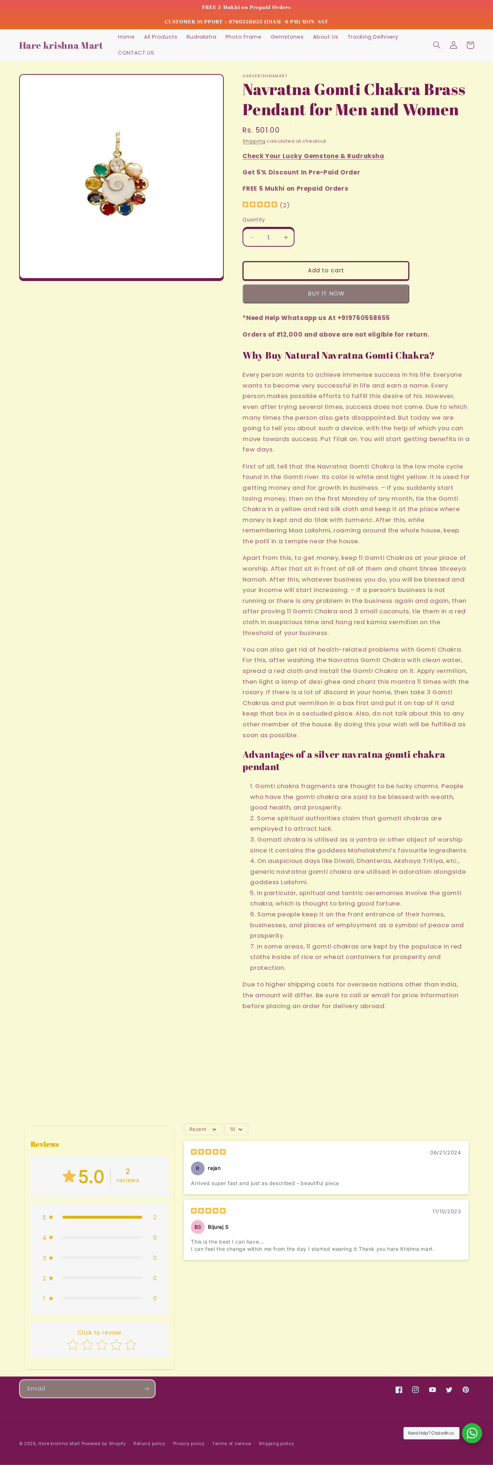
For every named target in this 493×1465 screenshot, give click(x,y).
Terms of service (231, 1444)
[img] (260, 205)
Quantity (254, 219)
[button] (437, 45)
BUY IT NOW (326, 293)
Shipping (254, 141)
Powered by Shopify (104, 1444)
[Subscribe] (146, 1388)
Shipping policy (277, 1444)
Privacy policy (189, 1444)
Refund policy (150, 1444)
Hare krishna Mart (59, 1444)
